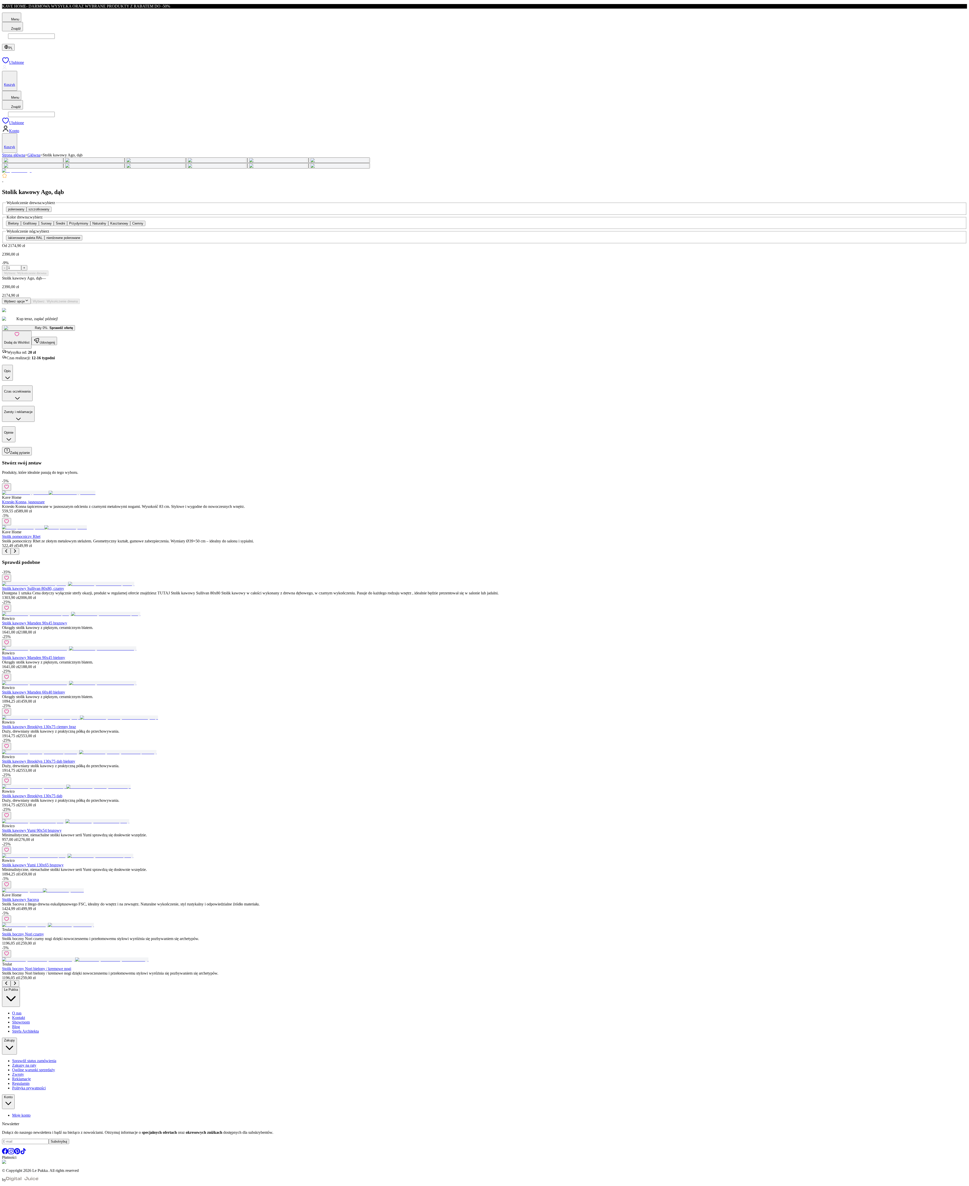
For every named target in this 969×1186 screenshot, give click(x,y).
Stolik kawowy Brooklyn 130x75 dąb (32, 796)
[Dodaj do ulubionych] (6, 487)
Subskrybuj (59, 1141)
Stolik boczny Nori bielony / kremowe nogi (36, 969)
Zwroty (18, 1074)
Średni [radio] (60, 223)
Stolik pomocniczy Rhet (21, 536)
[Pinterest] (17, 1153)
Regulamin (21, 1083)
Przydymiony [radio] (78, 223)
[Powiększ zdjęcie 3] (155, 160)
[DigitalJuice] (22, 1179)
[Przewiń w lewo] (6, 551)
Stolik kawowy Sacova (20, 899)
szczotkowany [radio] (39, 209)
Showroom (21, 1022)
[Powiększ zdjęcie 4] (216, 160)
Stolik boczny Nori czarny (23, 934)
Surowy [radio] (46, 223)
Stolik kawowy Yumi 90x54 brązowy (32, 830)
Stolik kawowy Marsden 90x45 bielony (33, 657)
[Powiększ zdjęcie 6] (339, 160)
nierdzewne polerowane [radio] (63, 238)
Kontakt (18, 1017)
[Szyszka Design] (17, 171)
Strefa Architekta (25, 1031)
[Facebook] (5, 1153)
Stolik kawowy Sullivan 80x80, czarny (33, 588)
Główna (34, 155)
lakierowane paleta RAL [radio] (25, 238)
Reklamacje (21, 1079)
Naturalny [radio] (99, 223)
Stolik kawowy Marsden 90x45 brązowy (34, 623)
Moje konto (21, 1115)
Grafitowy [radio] (30, 223)
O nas (16, 1013)
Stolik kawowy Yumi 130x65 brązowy (33, 865)
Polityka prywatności (29, 1088)
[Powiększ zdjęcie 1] (32, 160)
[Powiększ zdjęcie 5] (278, 160)
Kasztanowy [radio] (119, 223)
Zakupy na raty (24, 1065)
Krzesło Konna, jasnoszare (23, 502)
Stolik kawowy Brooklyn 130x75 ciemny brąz (39, 727)
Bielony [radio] (13, 223)
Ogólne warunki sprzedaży (33, 1070)
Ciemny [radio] (137, 223)
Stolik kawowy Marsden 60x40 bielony (33, 692)
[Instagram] (11, 1153)
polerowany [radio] (16, 209)
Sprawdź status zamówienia (34, 1061)
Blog (16, 1027)
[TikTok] (23, 1153)
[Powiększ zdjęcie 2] (94, 160)
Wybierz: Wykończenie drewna (25, 273)
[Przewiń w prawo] (15, 551)
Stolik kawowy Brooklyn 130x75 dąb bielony (38, 761)
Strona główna (13, 155)
